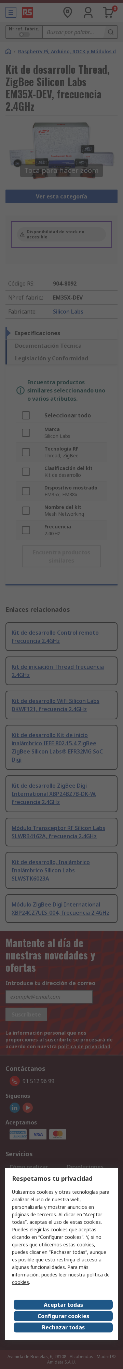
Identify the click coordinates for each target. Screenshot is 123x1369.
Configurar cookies (63, 1316)
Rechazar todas (63, 1327)
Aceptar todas (63, 1305)
